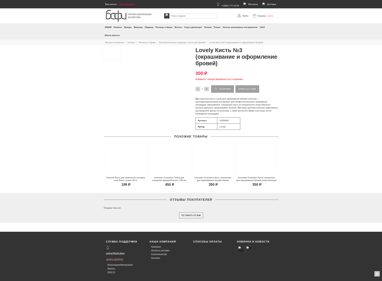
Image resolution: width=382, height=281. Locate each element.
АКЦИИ (108, 27)
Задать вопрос (114, 259)
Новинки (118, 27)
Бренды (128, 27)
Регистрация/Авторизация (120, 264)
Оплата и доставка (160, 250)
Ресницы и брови (163, 27)
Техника (208, 27)
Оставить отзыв (191, 215)
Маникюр (138, 27)
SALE (262, 27)
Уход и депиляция (193, 27)
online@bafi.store (115, 253)
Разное (217, 27)
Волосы (178, 27)
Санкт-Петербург (126, 4)
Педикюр (149, 27)
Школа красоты (112, 35)
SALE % (111, 272)
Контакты (155, 258)
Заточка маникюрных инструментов (240, 27)
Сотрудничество (159, 254)
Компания (156, 246)
